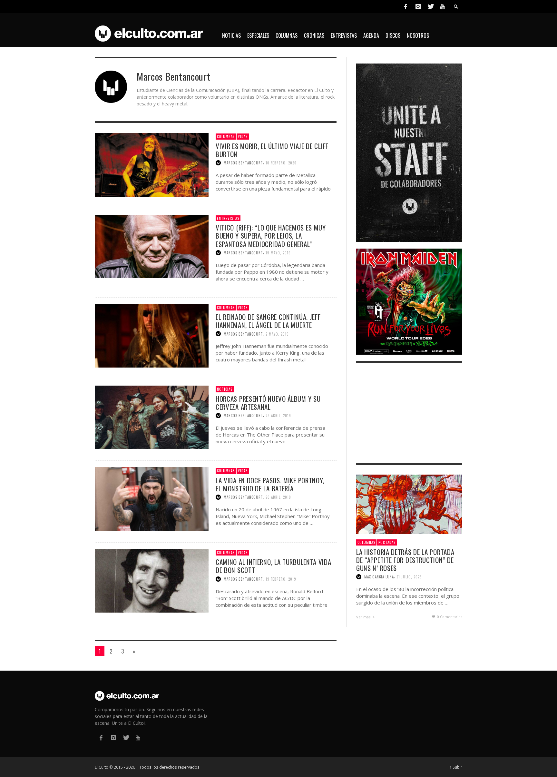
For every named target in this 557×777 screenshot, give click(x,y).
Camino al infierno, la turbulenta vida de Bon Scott (273, 566)
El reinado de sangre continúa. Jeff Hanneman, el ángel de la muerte (268, 321)
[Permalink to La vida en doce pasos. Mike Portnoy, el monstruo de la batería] (152, 499)
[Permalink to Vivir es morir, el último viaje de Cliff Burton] (152, 164)
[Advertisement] (409, 413)
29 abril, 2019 (278, 415)
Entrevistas (228, 218)
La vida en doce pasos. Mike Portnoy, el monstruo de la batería (270, 484)
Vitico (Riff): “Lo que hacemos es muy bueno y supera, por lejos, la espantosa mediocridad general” (271, 235)
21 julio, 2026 (409, 576)
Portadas (387, 542)
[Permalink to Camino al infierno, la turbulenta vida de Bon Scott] (152, 580)
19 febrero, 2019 (281, 579)
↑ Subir (456, 767)
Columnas (226, 136)
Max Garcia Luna (379, 576)
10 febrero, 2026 (281, 162)
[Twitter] (430, 6)
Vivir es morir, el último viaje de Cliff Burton (272, 150)
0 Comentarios (449, 616)
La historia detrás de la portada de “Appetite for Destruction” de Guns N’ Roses (405, 560)
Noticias (224, 389)
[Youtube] (442, 6)
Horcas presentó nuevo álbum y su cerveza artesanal (268, 403)
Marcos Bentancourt (243, 162)
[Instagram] (418, 6)
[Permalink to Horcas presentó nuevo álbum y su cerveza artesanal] (152, 417)
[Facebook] (405, 6)
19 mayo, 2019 (278, 252)
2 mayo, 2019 (277, 333)
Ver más (363, 617)
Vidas (243, 136)
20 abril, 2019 (278, 497)
